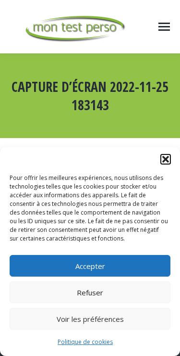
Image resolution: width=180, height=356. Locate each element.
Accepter (90, 266)
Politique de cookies (85, 342)
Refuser (90, 292)
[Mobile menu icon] (164, 27)
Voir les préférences (90, 319)
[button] (165, 159)
